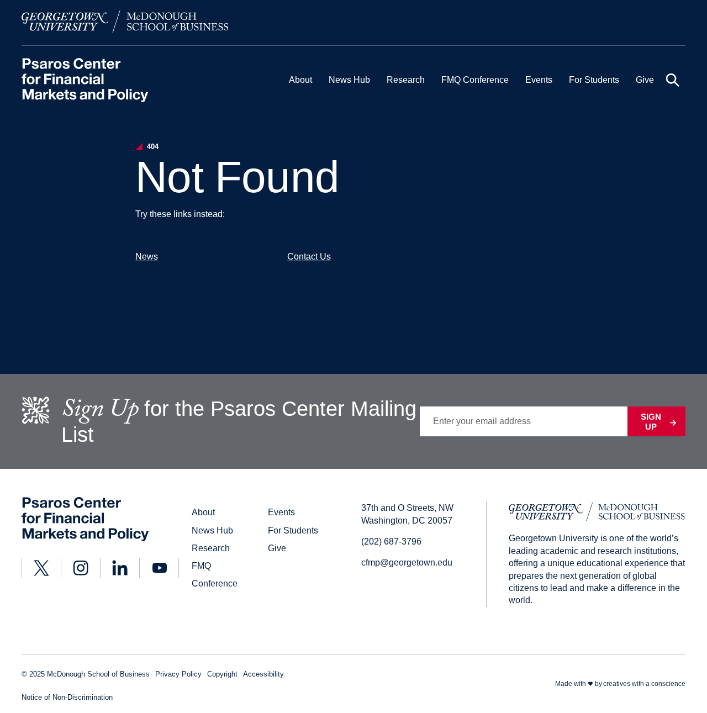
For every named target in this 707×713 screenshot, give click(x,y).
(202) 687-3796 (391, 541)
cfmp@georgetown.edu (406, 562)
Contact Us (309, 256)
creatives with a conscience (644, 684)
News (146, 256)
